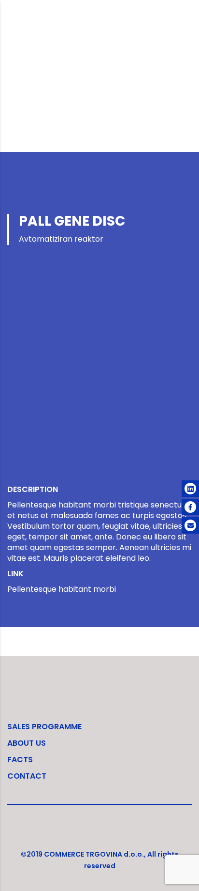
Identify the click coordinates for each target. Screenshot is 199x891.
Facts (20, 759)
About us (26, 743)
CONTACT (26, 776)
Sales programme (44, 726)
